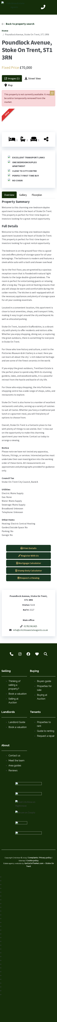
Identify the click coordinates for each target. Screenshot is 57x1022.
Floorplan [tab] (37, 195)
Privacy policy (45, 858)
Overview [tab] (9, 195)
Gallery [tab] (23, 195)
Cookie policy (32, 861)
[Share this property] (46, 140)
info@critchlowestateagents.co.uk (30, 630)
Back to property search (20, 23)
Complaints (33, 858)
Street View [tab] (34, 78)
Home (5, 30)
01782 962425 (30, 626)
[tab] (12, 78)
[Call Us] (43, 7)
